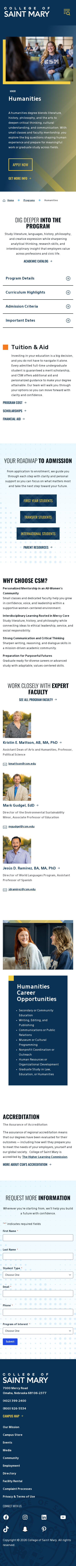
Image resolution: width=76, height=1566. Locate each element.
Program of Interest (16, 1324)
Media (7, 1450)
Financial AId (12, 419)
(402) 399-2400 (14, 1401)
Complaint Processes (17, 1489)
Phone (8, 1305)
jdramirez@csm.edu (22, 889)
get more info (17, 178)
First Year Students (38, 500)
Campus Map (11, 1416)
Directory (9, 1473)
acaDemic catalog (36, 261)
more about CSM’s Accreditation (25, 1164)
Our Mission (11, 1427)
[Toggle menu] (67, 12)
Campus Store (12, 1435)
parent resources (36, 547)
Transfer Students (38, 517)
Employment (11, 1466)
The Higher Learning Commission (44, 1157)
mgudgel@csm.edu (21, 826)
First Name (10, 1231)
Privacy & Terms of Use (19, 1496)
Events (7, 1442)
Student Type (12, 1268)
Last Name (10, 1250)
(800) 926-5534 (14, 1408)
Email (7, 1287)
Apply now (20, 164)
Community (11, 1458)
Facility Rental (12, 1481)
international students (38, 533)
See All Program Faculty (36, 699)
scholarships (12, 410)
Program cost (12, 402)
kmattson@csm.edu (22, 764)
